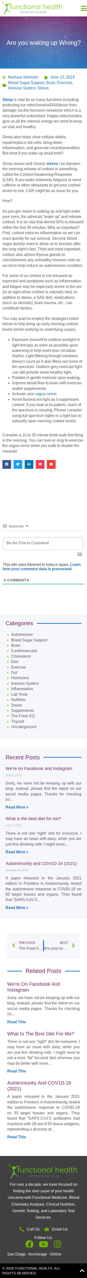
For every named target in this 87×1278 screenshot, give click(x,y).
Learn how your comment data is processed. (42, 566)
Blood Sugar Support (26, 83)
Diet (14, 662)
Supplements (22, 710)
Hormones (20, 678)
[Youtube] (43, 1244)
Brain (50, 83)
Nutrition (18, 700)
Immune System (22, 88)
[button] (6, 464)
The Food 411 (23, 716)
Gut (14, 672)
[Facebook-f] (30, 1244)
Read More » (17, 807)
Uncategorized (23, 727)
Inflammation (22, 689)
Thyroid (17, 721)
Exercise (64, 83)
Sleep (7, 100)
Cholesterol (21, 656)
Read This (16, 1022)
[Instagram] (57, 1244)
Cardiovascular (24, 651)
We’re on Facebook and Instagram (39, 768)
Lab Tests (19, 694)
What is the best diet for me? (33, 818)
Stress (43, 88)
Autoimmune (22, 634)
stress (52, 164)
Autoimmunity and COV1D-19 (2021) (41, 863)
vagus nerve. (46, 394)
